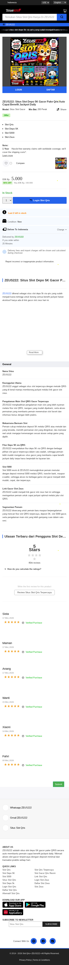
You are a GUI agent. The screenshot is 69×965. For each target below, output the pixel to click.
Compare (20, 163)
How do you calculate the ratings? (24, 569)
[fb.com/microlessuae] (43, 941)
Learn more (7, 155)
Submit (58, 784)
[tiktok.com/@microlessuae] (53, 941)
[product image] (34, 61)
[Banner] (12, 10)
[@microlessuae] (34, 941)
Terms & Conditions (41, 960)
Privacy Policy (25, 960)
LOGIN (18, 90)
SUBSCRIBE (51, 924)
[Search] (62, 17)
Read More (34, 352)
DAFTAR (51, 90)
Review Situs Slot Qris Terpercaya (34, 592)
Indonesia (12, 2)
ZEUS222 (6, 293)
